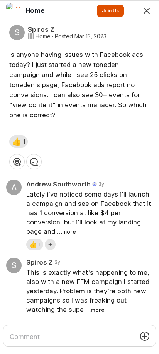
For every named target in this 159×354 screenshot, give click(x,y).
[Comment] (34, 161)
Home (43, 36)
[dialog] (79, 177)
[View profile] (14, 11)
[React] (17, 161)
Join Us (110, 11)
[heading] (35, 10)
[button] (18, 141)
